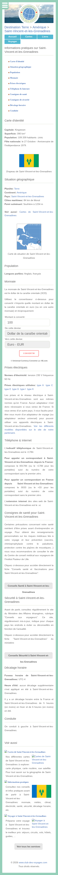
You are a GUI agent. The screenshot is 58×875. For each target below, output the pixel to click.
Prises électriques (18, 83)
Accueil (12, 36)
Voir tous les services (28, 846)
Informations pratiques (18, 782)
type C (49, 385)
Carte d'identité (17, 61)
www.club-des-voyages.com (33, 862)
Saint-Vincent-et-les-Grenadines (27, 31)
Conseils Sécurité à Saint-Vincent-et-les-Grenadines (28, 656)
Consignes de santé (18, 94)
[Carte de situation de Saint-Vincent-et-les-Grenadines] (29, 249)
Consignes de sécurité (19, 100)
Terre (16, 188)
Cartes (28, 36)
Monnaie (14, 78)
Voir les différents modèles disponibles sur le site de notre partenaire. (29, 429)
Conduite (14, 110)
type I (23, 389)
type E (8, 389)
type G (15, 389)
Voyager (12, 41)
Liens (45, 36)
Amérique (39, 27)
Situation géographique (20, 67)
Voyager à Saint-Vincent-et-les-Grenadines (27, 816)
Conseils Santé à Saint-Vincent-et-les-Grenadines (28, 586)
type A (40, 385)
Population (15, 72)
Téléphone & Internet (19, 89)
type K (30, 389)
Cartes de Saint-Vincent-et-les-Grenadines (26, 752)
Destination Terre (17, 27)
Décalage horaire (18, 105)
